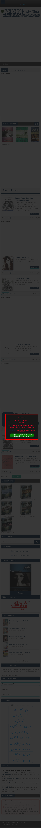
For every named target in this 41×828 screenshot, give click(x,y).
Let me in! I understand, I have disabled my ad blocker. (22, 435)
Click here (11, 430)
